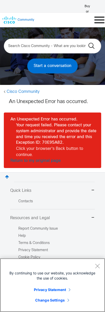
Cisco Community (23, 92)
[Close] (97, 266)
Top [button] (7, 176)
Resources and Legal (30, 218)
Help (22, 236)
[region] (52, 285)
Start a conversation (52, 66)
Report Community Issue (38, 228)
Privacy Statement (50, 289)
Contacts (25, 201)
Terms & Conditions (34, 243)
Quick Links (20, 191)
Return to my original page (35, 161)
